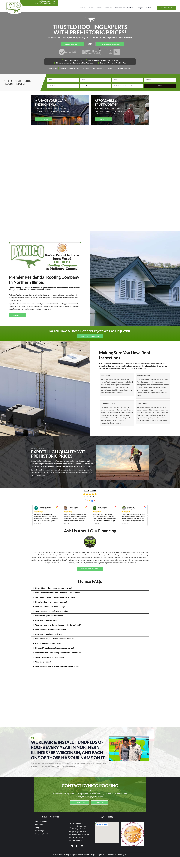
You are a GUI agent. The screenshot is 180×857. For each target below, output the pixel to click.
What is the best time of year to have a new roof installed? (57, 666)
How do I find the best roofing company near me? (53, 588)
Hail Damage (39, 831)
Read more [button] (37, 523)
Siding (37, 828)
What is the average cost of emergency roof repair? (54, 639)
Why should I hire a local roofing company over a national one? (58, 653)
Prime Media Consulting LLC (117, 855)
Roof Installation (41, 821)
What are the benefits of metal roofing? (50, 607)
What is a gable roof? (43, 662)
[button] (147, 515)
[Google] (82, 846)
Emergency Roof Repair (43, 834)
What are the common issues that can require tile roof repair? (58, 625)
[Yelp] (77, 846)
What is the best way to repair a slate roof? (51, 630)
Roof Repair (39, 824)
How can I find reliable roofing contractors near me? (54, 648)
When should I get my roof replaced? (49, 616)
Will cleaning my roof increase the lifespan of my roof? (55, 597)
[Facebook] (71, 846)
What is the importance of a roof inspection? (51, 611)
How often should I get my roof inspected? (51, 602)
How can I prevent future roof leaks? (48, 634)
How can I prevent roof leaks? (46, 620)
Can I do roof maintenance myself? (48, 643)
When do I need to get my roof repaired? (50, 657)
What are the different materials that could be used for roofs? (58, 593)
